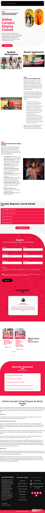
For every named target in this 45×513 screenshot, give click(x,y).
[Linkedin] (40, 493)
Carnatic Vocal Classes (22, 489)
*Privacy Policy (5, 503)
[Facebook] (35, 493)
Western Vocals (6, 269)
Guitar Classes (22, 480)
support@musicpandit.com (38, 483)
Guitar (28, 269)
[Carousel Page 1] (22, 316)
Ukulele (32, 269)
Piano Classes (22, 497)
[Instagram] (32, 493)
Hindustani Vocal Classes (22, 486)
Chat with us (38, 510)
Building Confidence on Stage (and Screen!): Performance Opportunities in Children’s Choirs (20, 343)
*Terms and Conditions (6, 505)
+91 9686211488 (37, 480)
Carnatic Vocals (13, 269)
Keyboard (37, 269)
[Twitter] (36, 495)
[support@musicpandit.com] (31, 484)
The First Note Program (22, 499)
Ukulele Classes (22, 494)
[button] (11, 63)
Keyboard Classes (22, 491)
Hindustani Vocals (21, 269)
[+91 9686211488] (31, 481)
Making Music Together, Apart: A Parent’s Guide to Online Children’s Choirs (8, 342)
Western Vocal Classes (22, 483)
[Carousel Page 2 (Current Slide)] (23, 316)
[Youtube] (38, 493)
